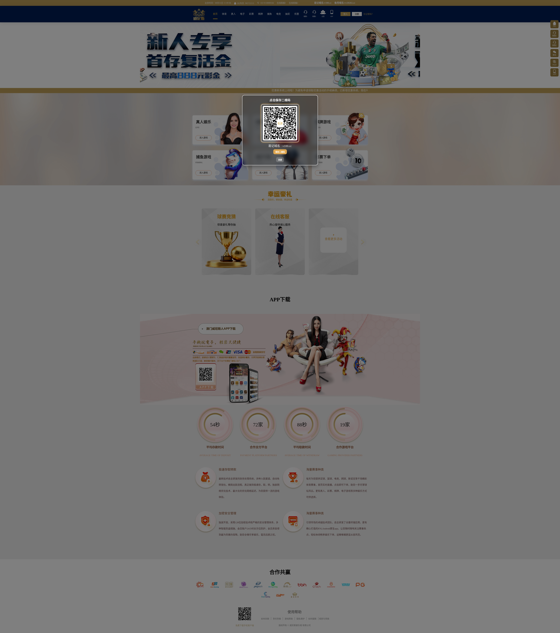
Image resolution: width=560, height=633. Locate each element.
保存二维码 (280, 152)
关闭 (280, 160)
